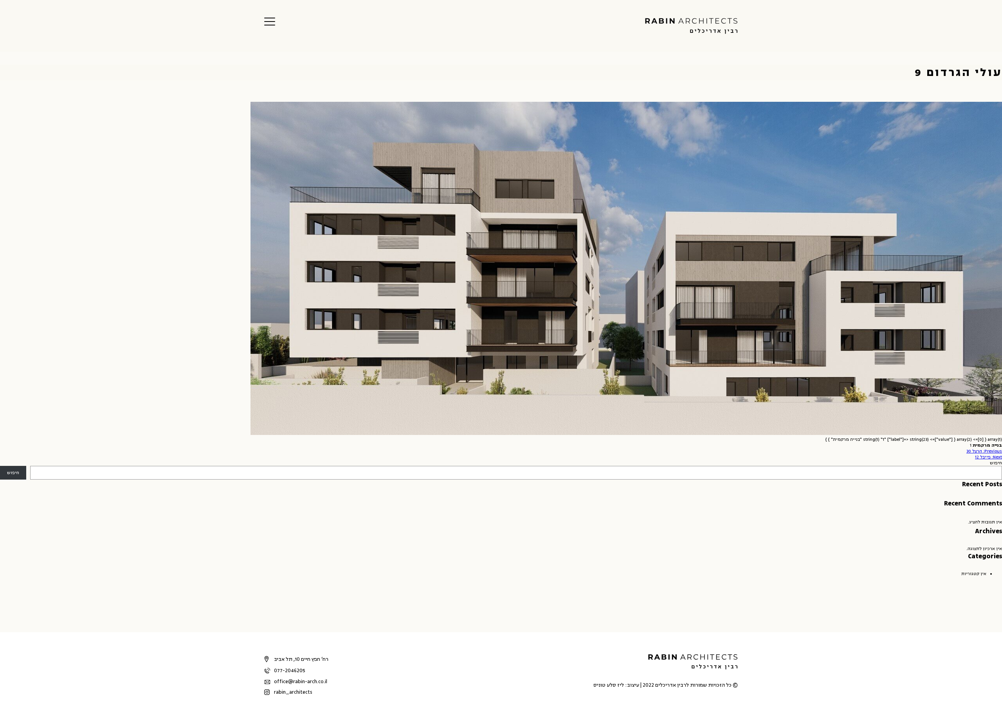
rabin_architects (293, 692)
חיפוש (996, 463)
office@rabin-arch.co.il (300, 681)
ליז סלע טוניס (608, 685)
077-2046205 (289, 670)
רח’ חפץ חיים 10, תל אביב (301, 659)
